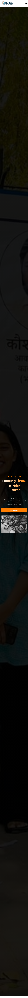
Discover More (14, 510)
